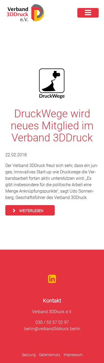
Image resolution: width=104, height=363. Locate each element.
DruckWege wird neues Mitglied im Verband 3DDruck (52, 125)
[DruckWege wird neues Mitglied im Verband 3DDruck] (52, 83)
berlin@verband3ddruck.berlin (52, 328)
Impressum (73, 355)
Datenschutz (49, 355)
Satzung (29, 355)
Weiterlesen (31, 211)
